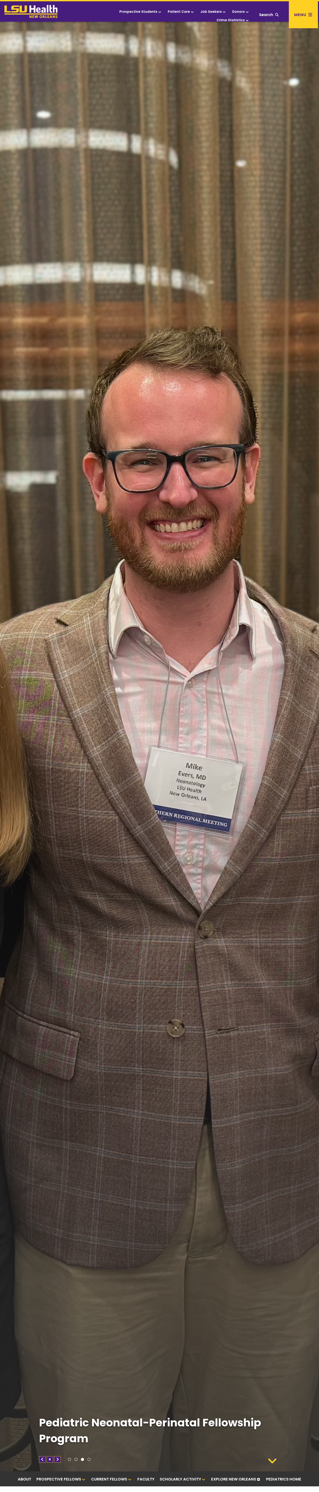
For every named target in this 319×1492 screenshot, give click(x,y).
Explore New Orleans (233, 1479)
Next (57, 1459)
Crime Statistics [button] (231, 20)
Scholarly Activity (180, 1479)
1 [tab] (69, 1459)
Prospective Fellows (58, 1479)
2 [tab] (76, 1459)
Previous (42, 1459)
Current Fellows (109, 1479)
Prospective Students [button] (138, 11)
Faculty (146, 1479)
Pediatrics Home (283, 1479)
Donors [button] (238, 11)
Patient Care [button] (179, 11)
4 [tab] (89, 1459)
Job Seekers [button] (211, 11)
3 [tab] (82, 1459)
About (24, 1479)
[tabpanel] (159, 746)
